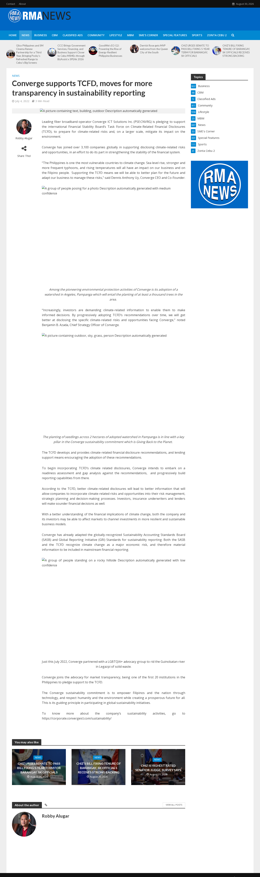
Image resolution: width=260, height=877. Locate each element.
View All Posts (174, 804)
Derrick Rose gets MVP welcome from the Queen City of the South (154, 49)
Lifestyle (115, 35)
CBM (55, 35)
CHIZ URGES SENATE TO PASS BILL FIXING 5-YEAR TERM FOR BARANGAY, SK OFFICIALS (195, 50)
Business (40, 35)
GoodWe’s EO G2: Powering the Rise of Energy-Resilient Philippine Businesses (110, 50)
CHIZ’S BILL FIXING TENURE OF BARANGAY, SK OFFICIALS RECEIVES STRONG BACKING (236, 50)
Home (13, 35)
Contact (10, 4)
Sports (197, 35)
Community (96, 35)
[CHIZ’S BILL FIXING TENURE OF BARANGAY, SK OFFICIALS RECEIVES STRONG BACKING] (216, 50)
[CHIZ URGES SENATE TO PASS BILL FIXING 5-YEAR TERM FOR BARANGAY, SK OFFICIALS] (175, 50)
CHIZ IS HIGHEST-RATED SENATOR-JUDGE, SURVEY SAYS (158, 768)
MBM (130, 35)
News (25, 35)
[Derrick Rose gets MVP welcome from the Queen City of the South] (134, 49)
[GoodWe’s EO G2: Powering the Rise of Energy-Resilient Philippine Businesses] (93, 50)
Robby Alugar (24, 138)
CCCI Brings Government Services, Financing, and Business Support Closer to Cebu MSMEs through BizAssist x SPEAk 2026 (71, 52)
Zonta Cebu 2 (217, 35)
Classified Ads (73, 35)
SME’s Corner (148, 35)
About (22, 4)
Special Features (175, 35)
